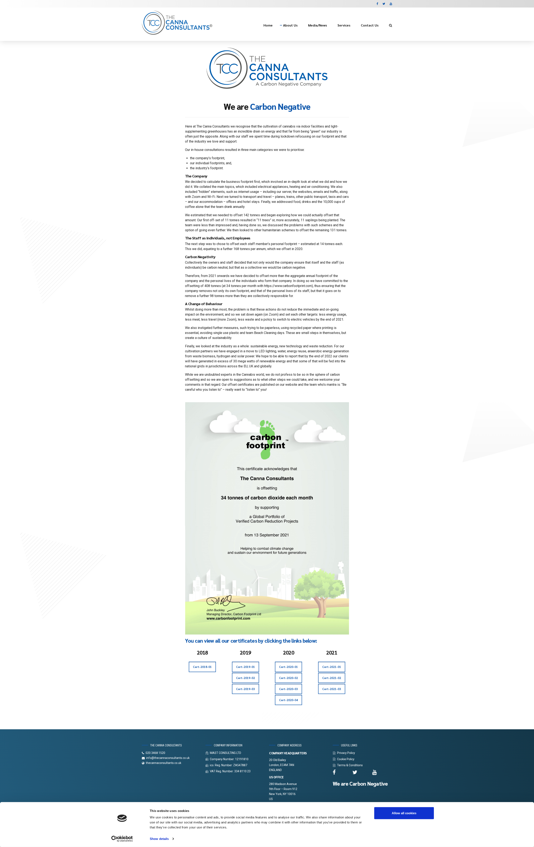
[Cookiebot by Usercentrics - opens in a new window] (122, 839)
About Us (290, 25)
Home (268, 25)
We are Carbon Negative (360, 783)
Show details (159, 839)
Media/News (317, 25)
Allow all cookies (404, 813)
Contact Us (370, 25)
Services (344, 25)
